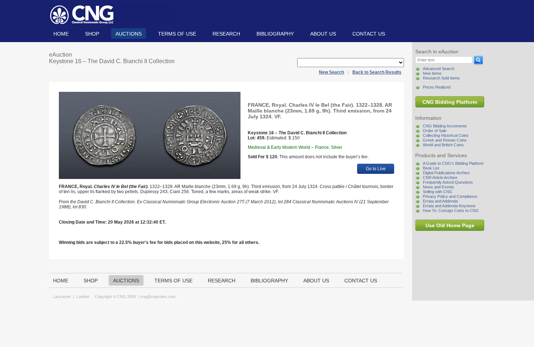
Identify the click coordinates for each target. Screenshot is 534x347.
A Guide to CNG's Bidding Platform (453, 163)
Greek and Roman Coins (445, 140)
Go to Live (376, 168)
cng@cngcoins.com (157, 296)
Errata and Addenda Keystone (449, 206)
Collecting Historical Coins (446, 135)
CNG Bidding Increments (445, 126)
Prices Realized (436, 87)
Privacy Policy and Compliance (450, 196)
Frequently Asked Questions (448, 182)
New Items (432, 73)
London (82, 296)
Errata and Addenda (440, 201)
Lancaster (62, 296)
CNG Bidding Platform (449, 102)
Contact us (368, 34)
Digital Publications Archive (446, 173)
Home (61, 34)
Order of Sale (434, 130)
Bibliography (275, 34)
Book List (431, 168)
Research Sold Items (441, 78)
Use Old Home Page (449, 225)
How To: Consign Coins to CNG (451, 210)
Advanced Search (438, 68)
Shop (92, 34)
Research (226, 34)
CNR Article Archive (440, 177)
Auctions (129, 34)
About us (323, 34)
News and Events (438, 187)
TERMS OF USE (177, 34)
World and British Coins (443, 145)
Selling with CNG (437, 191)
